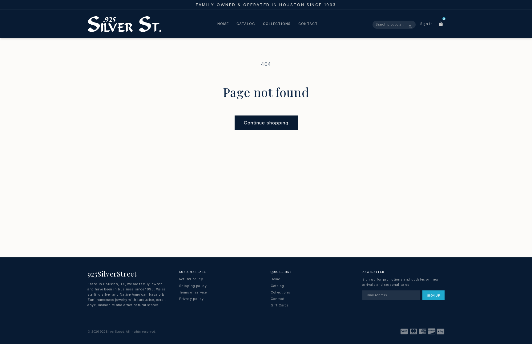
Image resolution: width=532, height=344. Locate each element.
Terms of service (193, 292)
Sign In (426, 24)
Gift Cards (280, 305)
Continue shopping (266, 123)
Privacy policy (191, 299)
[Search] (410, 26)
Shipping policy (193, 286)
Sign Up (433, 295)
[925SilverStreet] (124, 24)
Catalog (245, 24)
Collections (277, 24)
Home (223, 24)
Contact (308, 24)
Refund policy (191, 279)
